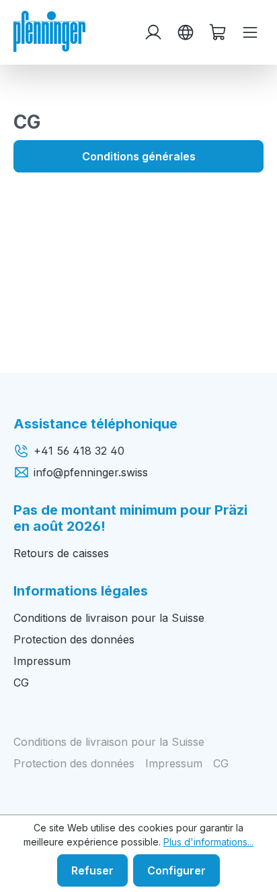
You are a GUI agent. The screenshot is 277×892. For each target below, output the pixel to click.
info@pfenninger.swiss (91, 472)
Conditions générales (139, 156)
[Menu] (250, 32)
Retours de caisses (61, 553)
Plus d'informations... (208, 842)
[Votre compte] (153, 32)
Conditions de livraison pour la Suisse (108, 618)
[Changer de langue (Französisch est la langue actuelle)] (185, 32)
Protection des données (73, 639)
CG (21, 682)
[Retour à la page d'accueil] (49, 31)
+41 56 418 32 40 (79, 450)
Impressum (42, 661)
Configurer (176, 870)
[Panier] (217, 32)
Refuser (92, 870)
